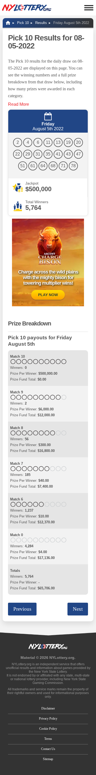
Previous (22, 609)
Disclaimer (48, 708)
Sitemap (48, 759)
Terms (48, 739)
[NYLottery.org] (26, 7)
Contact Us (48, 749)
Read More (18, 104)
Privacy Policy (48, 718)
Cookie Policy (48, 729)
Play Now (48, 295)
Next (78, 609)
